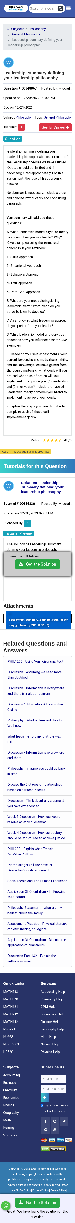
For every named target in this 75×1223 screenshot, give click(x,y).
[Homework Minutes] (16, 8)
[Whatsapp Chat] (5, 1205)
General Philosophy (58, 117)
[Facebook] (45, 1121)
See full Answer (54, 127)
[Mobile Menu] (68, 8)
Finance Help (50, 1022)
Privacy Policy (40, 1190)
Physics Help (50, 1052)
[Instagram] (55, 1121)
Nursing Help (50, 1044)
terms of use (61, 1111)
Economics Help (52, 1014)
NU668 (8, 1037)
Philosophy (24, 117)
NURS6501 (11, 1044)
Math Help (48, 1037)
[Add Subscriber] (45, 1097)
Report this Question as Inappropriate (25, 451)
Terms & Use (58, 1190)
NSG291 (9, 1029)
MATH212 (10, 1014)
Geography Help (52, 1029)
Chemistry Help (52, 999)
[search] (60, 8)
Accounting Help (53, 992)
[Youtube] (45, 1130)
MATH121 (10, 1007)
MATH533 (10, 992)
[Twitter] (64, 1121)
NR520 (8, 1052)
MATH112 (10, 1022)
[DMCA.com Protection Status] (53, 1149)
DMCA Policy (23, 1190)
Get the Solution (39, 564)
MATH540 (10, 999)
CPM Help (48, 1007)
